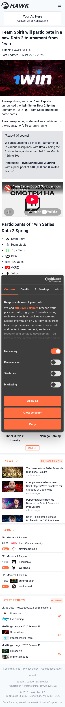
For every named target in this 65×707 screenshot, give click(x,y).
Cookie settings (11, 668)
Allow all (32, 400)
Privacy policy (30, 668)
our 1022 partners (26, 307)
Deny (32, 424)
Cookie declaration (51, 668)
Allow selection (32, 412)
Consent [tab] (9, 289)
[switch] (56, 362)
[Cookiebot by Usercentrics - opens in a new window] (46, 279)
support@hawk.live (37, 681)
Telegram (31, 125)
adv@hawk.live (39, 20)
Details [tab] (24, 289)
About (32, 675)
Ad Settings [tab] (41, 289)
